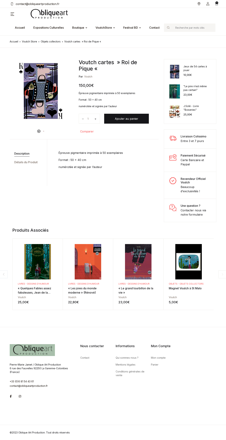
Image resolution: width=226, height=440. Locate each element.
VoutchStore (104, 27)
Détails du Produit (26, 162)
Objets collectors (51, 41)
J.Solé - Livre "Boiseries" (191, 108)
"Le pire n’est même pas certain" (195, 88)
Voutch (88, 76)
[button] (207, 4)
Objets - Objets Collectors (186, 283)
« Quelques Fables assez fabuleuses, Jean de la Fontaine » (34, 292)
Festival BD (130, 27)
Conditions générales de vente (130, 373)
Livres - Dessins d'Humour (33, 283)
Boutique (78, 27)
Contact (154, 27)
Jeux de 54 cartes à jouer (195, 68)
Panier (154, 364)
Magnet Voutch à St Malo (185, 288)
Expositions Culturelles (48, 27)
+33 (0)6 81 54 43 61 (22, 381)
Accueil (20, 27)
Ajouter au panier (126, 118)
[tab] (27, 154)
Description (21, 153)
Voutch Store (29, 41)
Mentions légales (125, 364)
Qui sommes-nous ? (127, 357)
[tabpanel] (40, 91)
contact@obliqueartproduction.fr (37, 4)
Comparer (87, 131)
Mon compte (158, 357)
